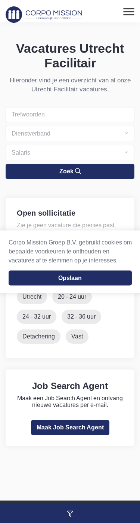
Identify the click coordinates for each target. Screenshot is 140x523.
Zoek (67, 171)
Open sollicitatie (46, 213)
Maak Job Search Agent (70, 427)
